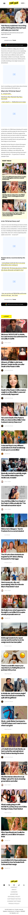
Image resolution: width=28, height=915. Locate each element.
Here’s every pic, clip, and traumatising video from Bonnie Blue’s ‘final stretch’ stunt (12, 584)
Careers (14, 892)
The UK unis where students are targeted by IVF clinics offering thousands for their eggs (12, 557)
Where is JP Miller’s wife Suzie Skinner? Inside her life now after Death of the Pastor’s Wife (12, 364)
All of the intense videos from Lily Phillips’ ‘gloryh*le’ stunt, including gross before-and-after (13, 196)
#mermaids (4, 98)
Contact (14, 887)
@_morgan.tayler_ (6, 93)
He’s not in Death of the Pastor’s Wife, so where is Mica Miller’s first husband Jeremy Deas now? (13, 214)
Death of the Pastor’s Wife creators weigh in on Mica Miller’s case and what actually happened (13, 392)
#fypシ (21, 97)
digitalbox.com (15, 913)
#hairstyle (13, 97)
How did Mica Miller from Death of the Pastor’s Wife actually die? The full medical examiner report (13, 503)
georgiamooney (8, 40)
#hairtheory (4, 97)
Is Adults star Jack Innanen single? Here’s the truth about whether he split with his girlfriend (13, 695)
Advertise (14, 894)
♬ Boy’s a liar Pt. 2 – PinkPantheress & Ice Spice (13, 102)
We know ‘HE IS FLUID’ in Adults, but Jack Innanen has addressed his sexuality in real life (14, 336)
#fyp (17, 97)
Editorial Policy (14, 896)
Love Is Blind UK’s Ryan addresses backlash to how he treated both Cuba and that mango (13, 862)
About (14, 889)
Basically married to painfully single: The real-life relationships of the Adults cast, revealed (14, 475)
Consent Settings (14, 901)
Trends (14, 40)
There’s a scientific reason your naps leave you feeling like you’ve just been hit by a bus (13, 668)
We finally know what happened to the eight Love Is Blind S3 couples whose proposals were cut (13, 612)
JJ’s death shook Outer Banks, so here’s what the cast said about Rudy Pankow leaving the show (13, 751)
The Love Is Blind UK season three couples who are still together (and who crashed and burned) (14, 178)
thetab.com (11, 909)
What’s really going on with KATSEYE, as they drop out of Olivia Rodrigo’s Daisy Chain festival (14, 807)
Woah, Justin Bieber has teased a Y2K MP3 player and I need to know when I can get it (14, 723)
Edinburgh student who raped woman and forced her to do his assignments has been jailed (12, 640)
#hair (9, 97)
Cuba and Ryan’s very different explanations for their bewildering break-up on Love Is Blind (13, 448)
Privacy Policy (14, 903)
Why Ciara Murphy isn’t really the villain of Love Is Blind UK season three (12, 834)
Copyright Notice (14, 899)
